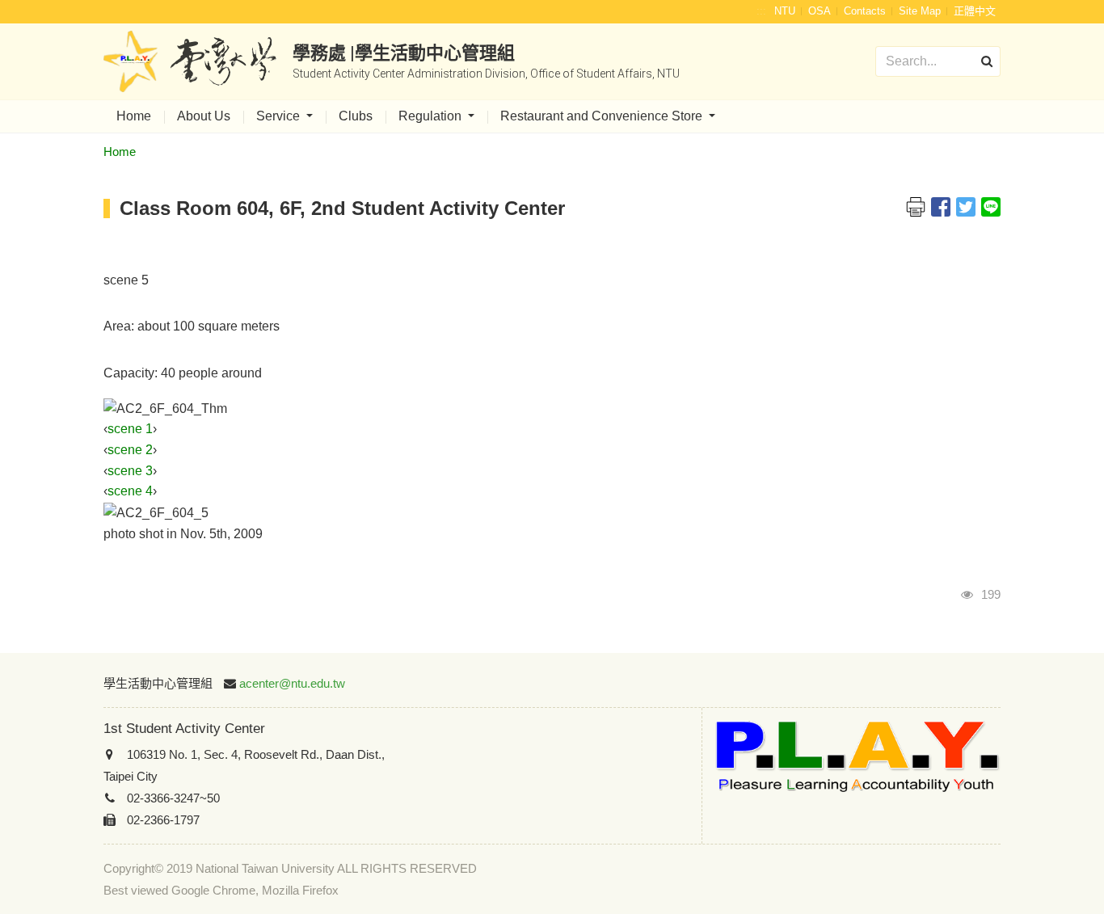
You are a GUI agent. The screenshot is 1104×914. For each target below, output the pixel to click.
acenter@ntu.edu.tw (292, 683)
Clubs (356, 116)
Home (133, 116)
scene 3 (130, 471)
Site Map (920, 11)
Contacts (865, 11)
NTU (784, 11)
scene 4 (130, 491)
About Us (203, 116)
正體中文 (975, 11)
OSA (819, 11)
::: (761, 11)
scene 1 (130, 429)
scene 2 (130, 450)
